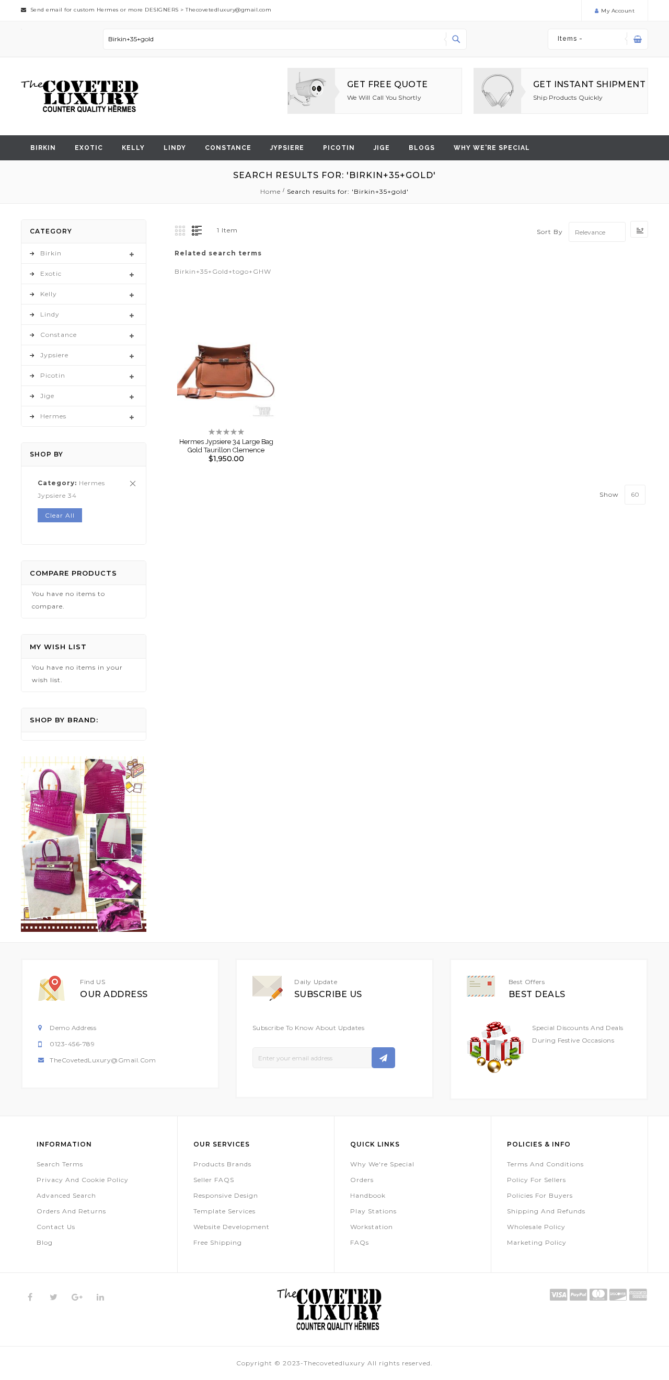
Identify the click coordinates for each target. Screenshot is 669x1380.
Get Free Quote (387, 84)
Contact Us (56, 1227)
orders (362, 1180)
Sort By (550, 232)
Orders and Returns (71, 1211)
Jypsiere (287, 147)
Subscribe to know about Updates (308, 1028)
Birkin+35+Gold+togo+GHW (223, 271)
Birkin (43, 147)
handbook (368, 1195)
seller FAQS (213, 1180)
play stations (373, 1211)
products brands (222, 1164)
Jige (382, 147)
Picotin (339, 147)
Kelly (133, 147)
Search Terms (60, 1164)
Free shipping (217, 1242)
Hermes (53, 416)
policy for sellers (536, 1180)
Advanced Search (66, 1195)
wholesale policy (536, 1227)
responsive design (225, 1195)
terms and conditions (545, 1164)
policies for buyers (540, 1195)
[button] (217, 363)
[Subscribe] (383, 1057)
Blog (45, 1242)
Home (271, 191)
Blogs (422, 147)
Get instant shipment (589, 84)
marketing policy (537, 1242)
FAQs (359, 1242)
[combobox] (285, 39)
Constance (228, 147)
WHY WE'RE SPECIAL (492, 147)
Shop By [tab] (46, 454)
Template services (224, 1211)
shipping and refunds (546, 1211)
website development (231, 1227)
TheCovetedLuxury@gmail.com (103, 1060)
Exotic (89, 147)
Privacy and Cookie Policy (83, 1180)
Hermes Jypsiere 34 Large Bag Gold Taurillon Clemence (226, 446)
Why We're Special (382, 1164)
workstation (371, 1227)
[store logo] (80, 96)
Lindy (175, 147)
